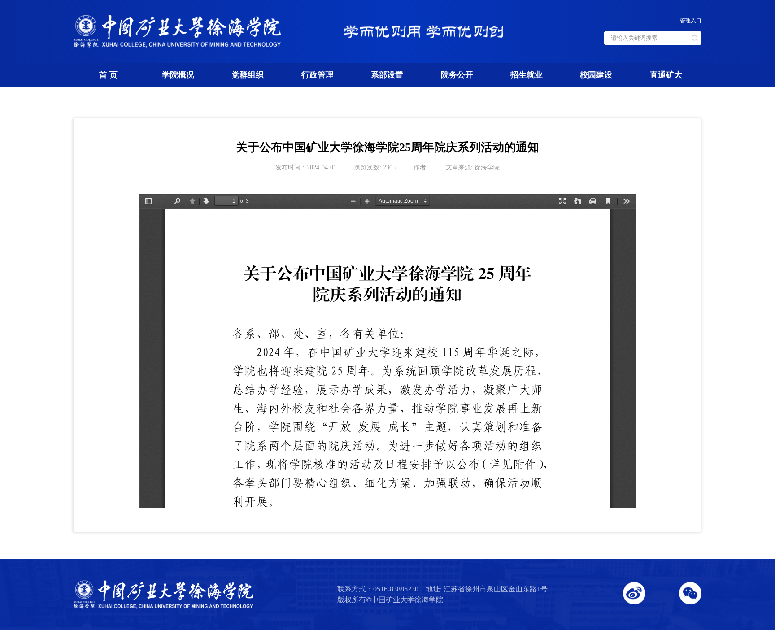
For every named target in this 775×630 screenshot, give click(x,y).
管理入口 (690, 20)
